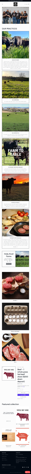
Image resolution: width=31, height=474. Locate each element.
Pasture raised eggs (15, 331)
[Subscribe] (14, 467)
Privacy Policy (4, 456)
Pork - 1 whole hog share (22, 445)
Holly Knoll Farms (14, 472)
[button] (2, 4)
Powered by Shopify (19, 472)
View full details (20, 398)
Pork (15, 362)
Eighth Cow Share (8, 445)
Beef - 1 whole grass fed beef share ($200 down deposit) (22, 424)
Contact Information (5, 454)
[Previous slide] (14, 24)
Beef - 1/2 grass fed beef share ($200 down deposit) (8, 413)
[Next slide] (17, 24)
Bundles (15, 300)
